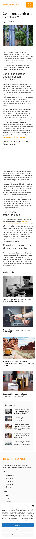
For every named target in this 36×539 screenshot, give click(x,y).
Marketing (9, 478)
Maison (8, 501)
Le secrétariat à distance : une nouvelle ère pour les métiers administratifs (22, 442)
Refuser (18, 530)
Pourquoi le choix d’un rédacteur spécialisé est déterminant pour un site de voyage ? (18, 363)
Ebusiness (9, 481)
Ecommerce (10, 484)
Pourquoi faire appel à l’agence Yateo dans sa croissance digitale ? (17, 300)
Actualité (29, 5)
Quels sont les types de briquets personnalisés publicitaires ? (15, 395)
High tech (9, 498)
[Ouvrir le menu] (23, 5)
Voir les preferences (18, 535)
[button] (33, 505)
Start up (8, 487)
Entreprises (12, 21)
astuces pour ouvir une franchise (14, 137)
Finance (8, 495)
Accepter (18, 525)
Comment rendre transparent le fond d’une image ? (16, 331)
